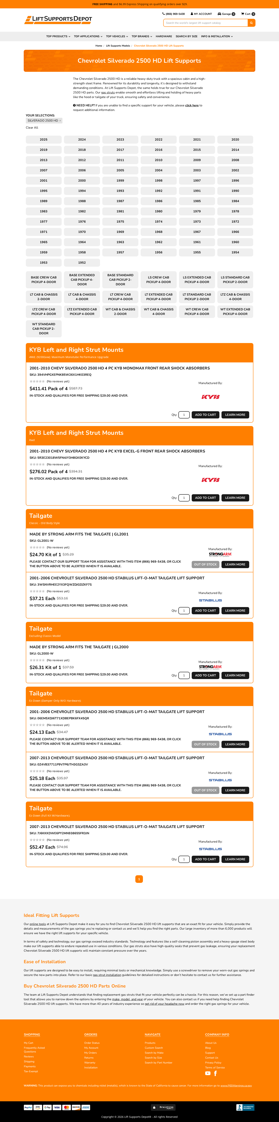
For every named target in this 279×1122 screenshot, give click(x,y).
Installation (91, 1067)
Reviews (29, 1056)
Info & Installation (215, 36)
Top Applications (86, 36)
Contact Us (211, 1058)
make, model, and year (127, 999)
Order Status (92, 1043)
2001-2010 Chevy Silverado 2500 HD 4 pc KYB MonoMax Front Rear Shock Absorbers (120, 368)
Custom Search (154, 1048)
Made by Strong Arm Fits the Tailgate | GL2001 (79, 534)
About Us (211, 1043)
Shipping (29, 1061)
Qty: (174, 415)
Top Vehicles (115, 36)
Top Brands (140, 36)
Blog (208, 1048)
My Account (203, 14)
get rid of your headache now (164, 1004)
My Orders (90, 1053)
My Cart (28, 1043)
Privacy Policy (213, 1062)
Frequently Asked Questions (34, 1049)
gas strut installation (107, 975)
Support (210, 1053)
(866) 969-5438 (175, 14)
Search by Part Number (158, 1062)
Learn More (235, 415)
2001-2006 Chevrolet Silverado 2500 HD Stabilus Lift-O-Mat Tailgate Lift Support (117, 578)
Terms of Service (215, 1067)
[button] (226, 14)
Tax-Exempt (31, 1071)
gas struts (108, 92)
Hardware (164, 36)
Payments (30, 1066)
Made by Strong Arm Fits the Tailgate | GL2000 (79, 647)
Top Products (56, 36)
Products (150, 1043)
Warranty (89, 1062)
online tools (38, 924)
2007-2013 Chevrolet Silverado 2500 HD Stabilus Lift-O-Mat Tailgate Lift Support (117, 758)
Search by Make (154, 1053)
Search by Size (186, 36)
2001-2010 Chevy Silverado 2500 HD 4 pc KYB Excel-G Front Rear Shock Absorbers (117, 451)
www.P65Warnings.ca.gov (236, 1085)
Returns (89, 1058)
